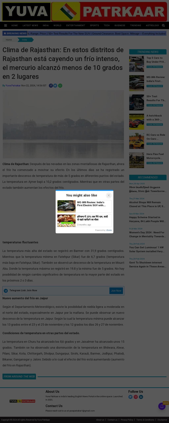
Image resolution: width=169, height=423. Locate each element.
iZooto (109, 230)
